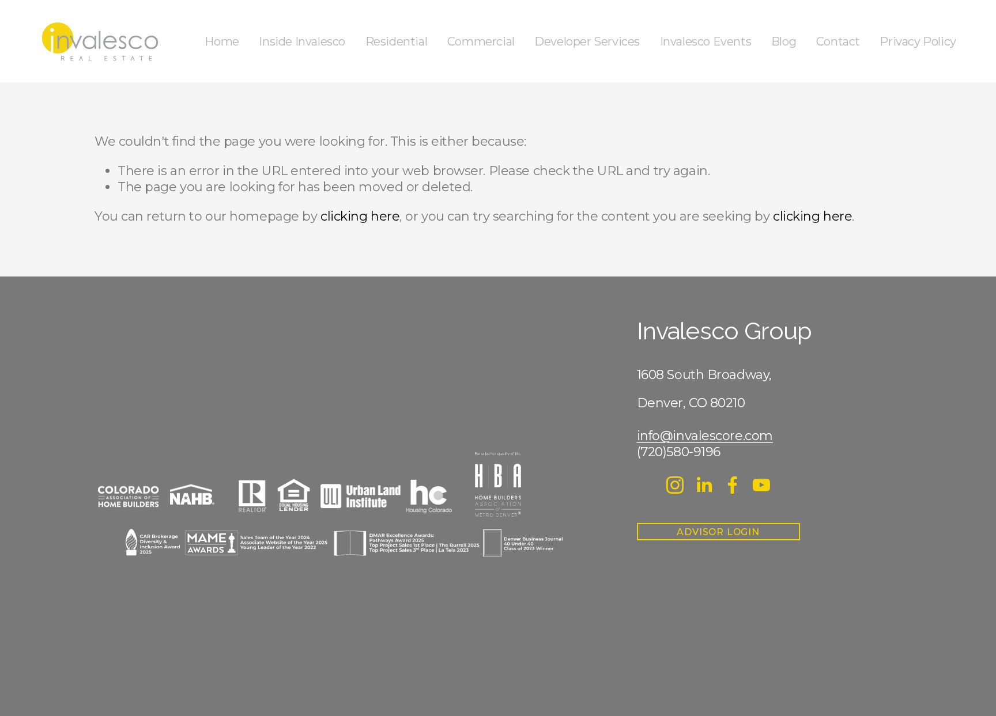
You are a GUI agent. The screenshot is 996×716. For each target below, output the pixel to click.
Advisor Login (718, 531)
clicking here (359, 216)
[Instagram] (675, 485)
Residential (396, 41)
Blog (783, 41)
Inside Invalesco (302, 41)
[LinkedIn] (704, 485)
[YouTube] (761, 485)
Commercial (481, 41)
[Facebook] (732, 485)
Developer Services (587, 41)
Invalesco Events (706, 41)
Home (222, 41)
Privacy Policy (918, 41)
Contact (838, 41)
